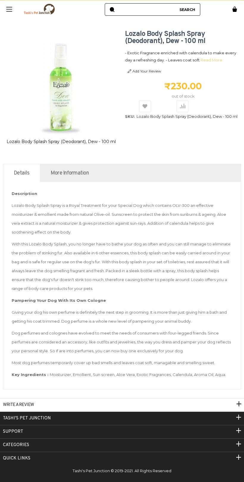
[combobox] (147, 9)
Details (21, 173)
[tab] (21, 173)
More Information (70, 173)
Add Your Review (146, 71)
